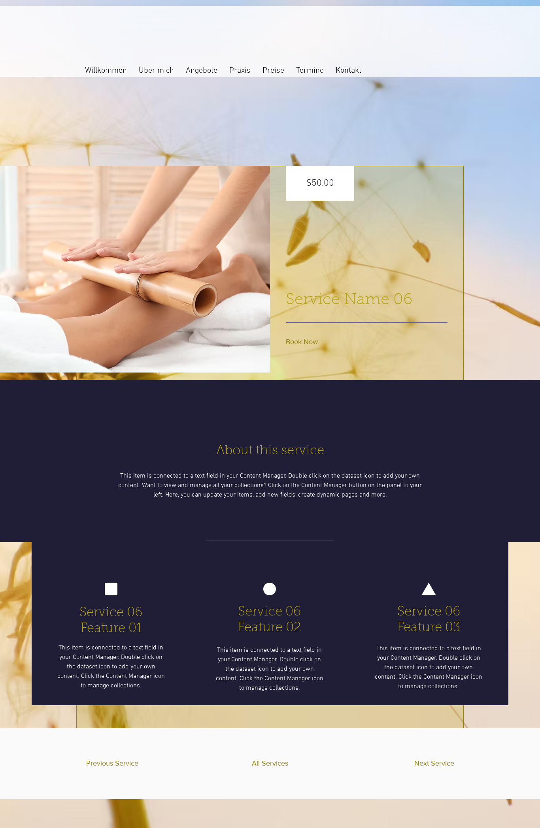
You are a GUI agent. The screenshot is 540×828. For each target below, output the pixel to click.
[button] (304, 342)
